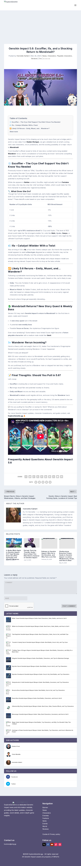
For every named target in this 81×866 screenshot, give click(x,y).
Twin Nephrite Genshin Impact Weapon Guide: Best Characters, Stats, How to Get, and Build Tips (40, 634)
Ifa (25, 250)
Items (44, 821)
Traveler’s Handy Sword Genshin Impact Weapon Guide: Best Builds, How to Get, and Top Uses (40, 642)
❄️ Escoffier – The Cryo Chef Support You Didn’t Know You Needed (35, 122)
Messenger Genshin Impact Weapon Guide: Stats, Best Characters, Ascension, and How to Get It (40, 714)
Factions (45, 818)
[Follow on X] (44, 844)
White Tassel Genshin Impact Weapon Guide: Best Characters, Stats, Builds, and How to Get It (39, 618)
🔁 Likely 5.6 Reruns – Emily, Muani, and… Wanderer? (29, 128)
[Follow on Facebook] (48, 844)
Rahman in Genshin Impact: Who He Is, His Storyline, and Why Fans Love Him (48, 554)
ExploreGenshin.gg (15, 416)
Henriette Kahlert (23, 56)
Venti (49, 335)
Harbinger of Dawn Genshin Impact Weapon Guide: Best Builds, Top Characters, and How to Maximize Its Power (42, 731)
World (44, 826)
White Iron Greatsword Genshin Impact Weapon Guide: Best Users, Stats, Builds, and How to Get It (40, 626)
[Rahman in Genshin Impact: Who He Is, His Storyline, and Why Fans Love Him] (49, 543)
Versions (34, 59)
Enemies (45, 816)
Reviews (45, 829)
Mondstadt (14, 147)
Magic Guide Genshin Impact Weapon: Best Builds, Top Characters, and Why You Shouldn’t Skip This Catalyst (41, 723)
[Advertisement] (40, 25)
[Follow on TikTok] (55, 844)
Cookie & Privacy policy (51, 834)
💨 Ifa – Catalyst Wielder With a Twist (24, 125)
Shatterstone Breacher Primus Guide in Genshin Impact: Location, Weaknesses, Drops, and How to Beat (66, 556)
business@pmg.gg (10, 844)
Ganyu (64, 233)
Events (45, 824)
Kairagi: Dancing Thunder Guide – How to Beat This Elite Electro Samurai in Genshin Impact (31, 554)
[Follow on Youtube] (52, 844)
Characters (52, 56)
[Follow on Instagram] (59, 844)
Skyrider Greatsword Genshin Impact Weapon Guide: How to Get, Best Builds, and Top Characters (40, 674)
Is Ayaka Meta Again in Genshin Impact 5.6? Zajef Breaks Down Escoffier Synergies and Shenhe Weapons (13, 555)
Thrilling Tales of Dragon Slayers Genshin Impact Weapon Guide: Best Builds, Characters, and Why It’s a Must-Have (42, 651)
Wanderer (12, 154)
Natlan (26, 182)
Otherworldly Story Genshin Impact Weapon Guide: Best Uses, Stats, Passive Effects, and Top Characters (43, 706)
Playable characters (64, 56)
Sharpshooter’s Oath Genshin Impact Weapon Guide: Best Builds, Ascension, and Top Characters (40, 682)
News (44, 56)
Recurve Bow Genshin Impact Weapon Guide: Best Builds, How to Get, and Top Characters (38, 690)
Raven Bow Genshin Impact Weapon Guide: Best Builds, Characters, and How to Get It (37, 698)
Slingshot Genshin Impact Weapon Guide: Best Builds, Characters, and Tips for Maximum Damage (40, 658)
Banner (45, 807)
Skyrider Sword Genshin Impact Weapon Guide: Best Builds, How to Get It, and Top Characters (39, 666)
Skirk (53, 233)
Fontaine (65, 182)
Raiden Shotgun (33, 142)
